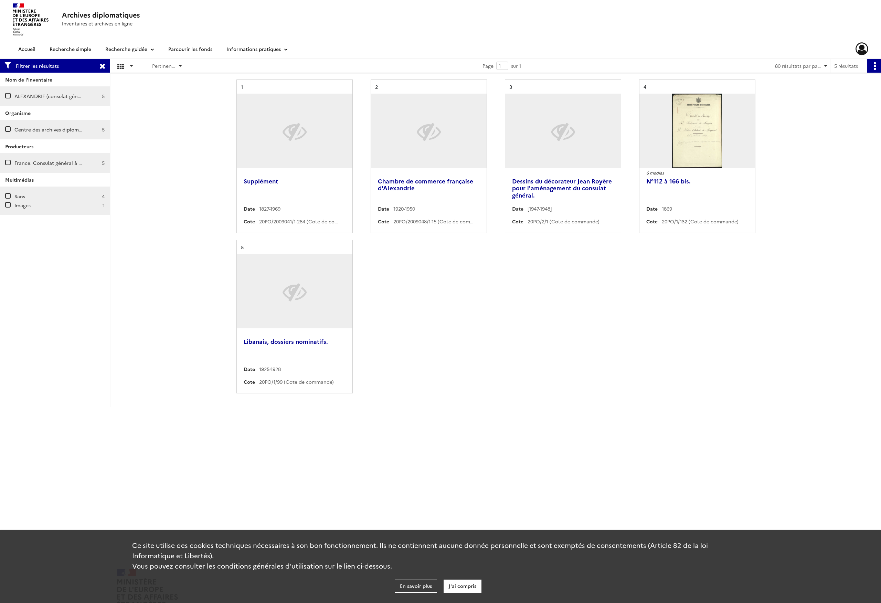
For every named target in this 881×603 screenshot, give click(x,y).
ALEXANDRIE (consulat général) (51, 96)
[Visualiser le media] (697, 131)
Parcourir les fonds (190, 48)
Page (487, 65)
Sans (19, 196)
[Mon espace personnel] (862, 49)
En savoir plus (416, 585)
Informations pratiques (253, 48)
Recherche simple (70, 48)
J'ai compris (462, 585)
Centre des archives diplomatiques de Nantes (67, 129)
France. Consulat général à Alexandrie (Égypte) (69, 162)
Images (22, 205)
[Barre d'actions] (874, 66)
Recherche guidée (126, 48)
